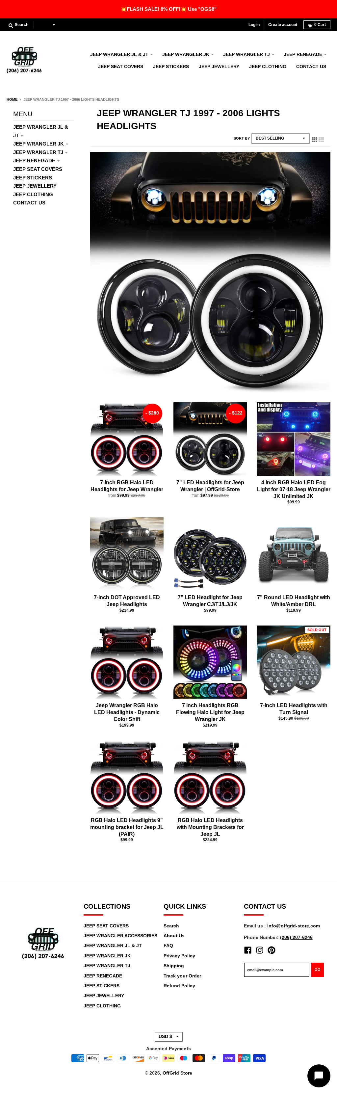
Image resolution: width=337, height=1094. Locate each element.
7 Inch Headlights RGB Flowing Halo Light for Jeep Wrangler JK (210, 712)
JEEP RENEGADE (34, 160)
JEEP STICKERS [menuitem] (171, 66)
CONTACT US (29, 202)
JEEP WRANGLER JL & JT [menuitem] (119, 54)
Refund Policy (179, 985)
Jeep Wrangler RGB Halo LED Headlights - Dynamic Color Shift (127, 712)
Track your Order (182, 975)
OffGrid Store (177, 1073)
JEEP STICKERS (32, 177)
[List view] (321, 138)
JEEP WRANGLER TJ (38, 152)
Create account (282, 24)
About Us (174, 935)
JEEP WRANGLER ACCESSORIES (120, 935)
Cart (320, 24)
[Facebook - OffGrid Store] (248, 950)
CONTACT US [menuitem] (311, 66)
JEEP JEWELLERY (35, 186)
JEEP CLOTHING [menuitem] (267, 66)
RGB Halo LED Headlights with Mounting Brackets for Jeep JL (210, 827)
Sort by (242, 138)
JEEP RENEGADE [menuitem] (303, 54)
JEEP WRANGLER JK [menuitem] (185, 54)
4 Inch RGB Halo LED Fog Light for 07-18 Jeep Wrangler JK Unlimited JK (293, 489)
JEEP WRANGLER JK (38, 144)
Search (171, 925)
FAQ (168, 945)
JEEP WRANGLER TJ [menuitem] (246, 54)
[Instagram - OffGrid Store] (260, 950)
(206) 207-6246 (296, 937)
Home (12, 99)
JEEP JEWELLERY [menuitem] (219, 66)
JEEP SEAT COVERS (37, 169)
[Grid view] (314, 138)
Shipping (174, 965)
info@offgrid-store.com (293, 925)
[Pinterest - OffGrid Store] (271, 950)
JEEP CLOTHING (33, 194)
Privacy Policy (179, 955)
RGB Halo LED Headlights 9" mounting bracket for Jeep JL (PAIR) (127, 827)
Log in (254, 24)
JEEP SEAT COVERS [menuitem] (120, 66)
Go (318, 970)
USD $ (44, 24)
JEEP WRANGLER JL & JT (113, 945)
